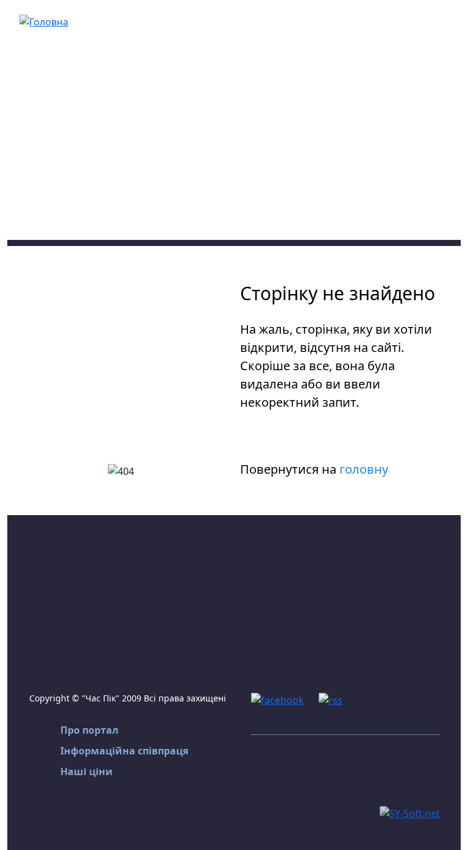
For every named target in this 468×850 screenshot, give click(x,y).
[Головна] (44, 20)
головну (363, 469)
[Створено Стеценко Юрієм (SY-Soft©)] (410, 812)
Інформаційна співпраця (124, 750)
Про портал (89, 730)
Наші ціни (86, 771)
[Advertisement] (234, 154)
